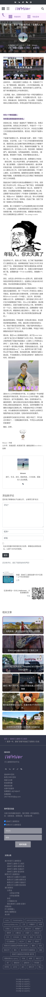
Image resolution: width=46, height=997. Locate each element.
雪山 (40, 967)
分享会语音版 (14, 896)
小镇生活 (36, 933)
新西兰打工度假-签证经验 (16, 885)
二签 (23, 924)
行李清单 (36, 963)
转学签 (7, 967)
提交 (6, 555)
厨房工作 (28, 929)
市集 (24, 937)
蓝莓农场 (26, 963)
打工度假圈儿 (10, 909)
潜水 (15, 950)
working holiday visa (11, 924)
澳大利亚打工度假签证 (13, 861)
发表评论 (36, 48)
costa (7, 920)
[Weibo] (23, 2)
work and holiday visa (34, 920)
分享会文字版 (14, 893)
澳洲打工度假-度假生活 (15, 866)
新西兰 (37, 941)
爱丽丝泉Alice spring (11, 958)
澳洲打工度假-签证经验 (15, 872)
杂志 (8, 898)
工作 (7, 937)
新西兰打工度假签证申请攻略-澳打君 (16, 946)
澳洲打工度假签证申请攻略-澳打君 (23, 954)
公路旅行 (32, 924)
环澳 (23, 958)
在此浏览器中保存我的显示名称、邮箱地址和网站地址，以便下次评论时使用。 (22, 547)
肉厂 (8, 963)
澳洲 (40, 950)
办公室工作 (17, 929)
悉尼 (31, 937)
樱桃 (33, 946)
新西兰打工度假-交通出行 (16, 882)
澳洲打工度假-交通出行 (15, 869)
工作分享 (16, 937)
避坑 (23, 967)
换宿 (29, 941)
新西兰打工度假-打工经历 (16, 877)
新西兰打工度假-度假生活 (16, 880)
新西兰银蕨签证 (10, 912)
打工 (38, 937)
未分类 (7, 914)
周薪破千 (38, 929)
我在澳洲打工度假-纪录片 (16, 904)
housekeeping (17, 920)
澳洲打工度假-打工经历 (21, 48)
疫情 (30, 958)
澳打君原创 (9, 888)
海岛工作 (7, 950)
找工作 (21, 941)
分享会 (9, 890)
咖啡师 (9, 933)
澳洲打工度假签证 (12, 821)
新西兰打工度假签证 (13, 825)
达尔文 (15, 967)
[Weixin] (27, 2)
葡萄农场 (16, 963)
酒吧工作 (31, 967)
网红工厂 (39, 958)
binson (34, 45)
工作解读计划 (12, 901)
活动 (40, 946)
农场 (40, 924)
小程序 (27, 933)
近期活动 (8, 906)
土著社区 (18, 933)
